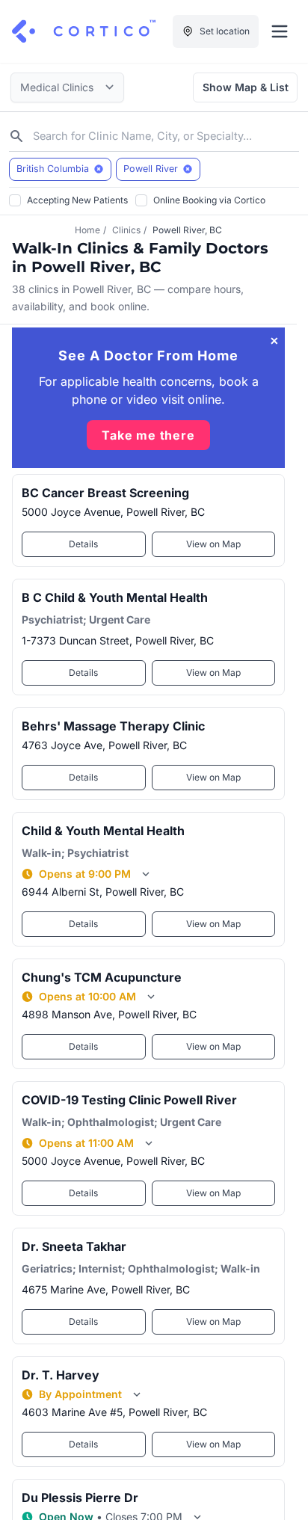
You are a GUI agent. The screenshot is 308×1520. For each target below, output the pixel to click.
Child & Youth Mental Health (103, 830)
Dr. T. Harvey (60, 1374)
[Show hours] (146, 874)
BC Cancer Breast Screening (105, 492)
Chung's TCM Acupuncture (102, 977)
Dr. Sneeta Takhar (74, 1246)
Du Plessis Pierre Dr (80, 1497)
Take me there (148, 435)
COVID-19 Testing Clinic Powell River (129, 1099)
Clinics (126, 230)
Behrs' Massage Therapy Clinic (113, 726)
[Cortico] (83, 31)
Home (87, 230)
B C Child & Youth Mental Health (115, 597)
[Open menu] (279, 31)
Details (83, 544)
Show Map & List (246, 87)
